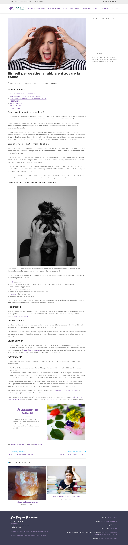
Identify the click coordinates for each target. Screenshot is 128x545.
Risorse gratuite (75, 8)
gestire (30, 444)
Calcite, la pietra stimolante (27, 502)
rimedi (40, 444)
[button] (117, 8)
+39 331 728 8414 (39, 1)
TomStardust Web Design (109, 538)
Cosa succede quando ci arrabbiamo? (23, 94)
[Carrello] (112, 8)
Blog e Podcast (86, 8)
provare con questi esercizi (21, 316)
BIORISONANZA (16, 106)
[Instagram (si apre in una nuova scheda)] (108, 2)
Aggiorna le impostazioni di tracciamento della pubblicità (28, 535)
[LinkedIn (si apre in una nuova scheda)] (110, 2)
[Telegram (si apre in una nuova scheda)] (115, 2)
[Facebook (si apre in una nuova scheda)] (103, 2)
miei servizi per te (112, 517)
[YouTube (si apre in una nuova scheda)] (113, 2)
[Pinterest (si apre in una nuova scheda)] (106, 2)
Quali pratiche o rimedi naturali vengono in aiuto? (28, 98)
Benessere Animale (54, 8)
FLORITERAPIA (15, 108)
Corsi (65, 8)
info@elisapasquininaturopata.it (22, 1)
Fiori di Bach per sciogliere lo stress (66, 496)
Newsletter (97, 8)
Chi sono (30, 8)
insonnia (13, 294)
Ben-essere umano (31, 83)
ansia (11, 282)
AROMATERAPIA (16, 103)
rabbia (35, 444)
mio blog (114, 525)
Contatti (105, 8)
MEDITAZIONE (15, 101)
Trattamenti (55, 83)
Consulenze (44, 83)
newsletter (51, 399)
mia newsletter (112, 529)
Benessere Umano (39, 8)
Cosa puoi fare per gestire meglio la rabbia (25, 96)
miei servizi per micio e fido (109, 521)
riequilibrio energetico (31, 350)
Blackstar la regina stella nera (108, 534)
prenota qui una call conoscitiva (66, 390)
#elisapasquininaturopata (18, 444)
